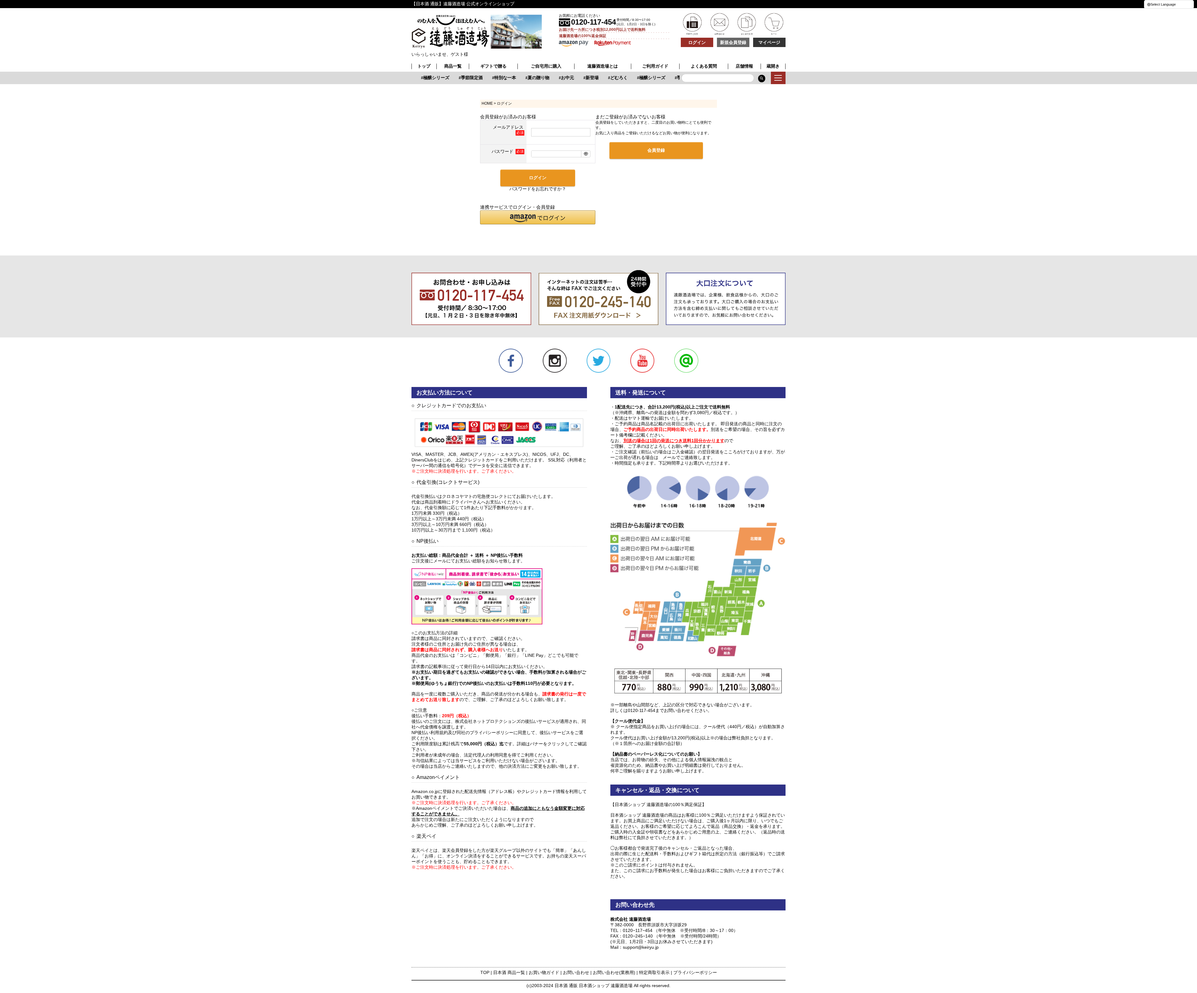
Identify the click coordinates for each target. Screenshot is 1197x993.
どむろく (608, 77)
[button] (537, 217)
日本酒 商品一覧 (509, 972)
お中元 (556, 77)
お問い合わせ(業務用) (614, 972)
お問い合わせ (576, 972)
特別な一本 (494, 77)
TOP (484, 972)
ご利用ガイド (655, 66)
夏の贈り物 (527, 77)
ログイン (697, 42)
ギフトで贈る (493, 66)
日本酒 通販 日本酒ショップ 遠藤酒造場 (593, 985)
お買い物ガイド (544, 972)
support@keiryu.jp (641, 947)
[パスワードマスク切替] (585, 154)
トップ (423, 66)
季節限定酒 (461, 77)
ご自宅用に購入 (546, 66)
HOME (487, 103)
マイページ (769, 42)
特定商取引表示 (654, 972)
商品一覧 (453, 66)
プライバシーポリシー (695, 972)
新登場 (581, 77)
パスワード (503, 151)
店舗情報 (744, 66)
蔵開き (773, 66)
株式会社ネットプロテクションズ (488, 721)
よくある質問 (704, 66)
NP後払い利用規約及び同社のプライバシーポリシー (462, 732)
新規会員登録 (733, 42)
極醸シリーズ (425, 77)
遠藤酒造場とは (602, 66)
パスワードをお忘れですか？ (537, 188)
